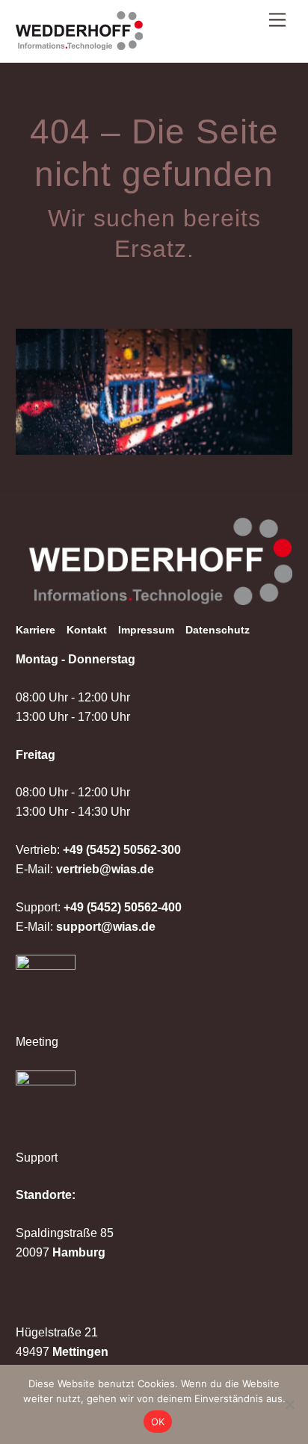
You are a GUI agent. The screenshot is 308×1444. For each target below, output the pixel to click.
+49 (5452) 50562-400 (123, 907)
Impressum (146, 630)
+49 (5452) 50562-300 (122, 849)
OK (158, 1422)
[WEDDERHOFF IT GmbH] (79, 43)
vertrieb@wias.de (105, 869)
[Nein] (289, 1404)
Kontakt (87, 630)
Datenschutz (217, 630)
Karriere (35, 630)
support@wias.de (105, 926)
